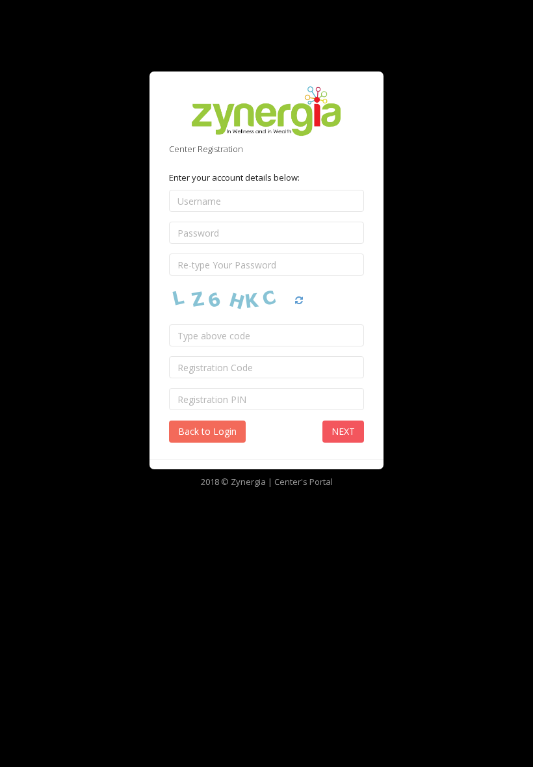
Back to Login (207, 431)
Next (343, 431)
